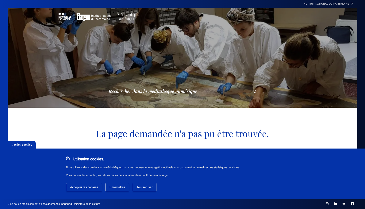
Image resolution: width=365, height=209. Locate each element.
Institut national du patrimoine (326, 3)
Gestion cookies (21, 144)
